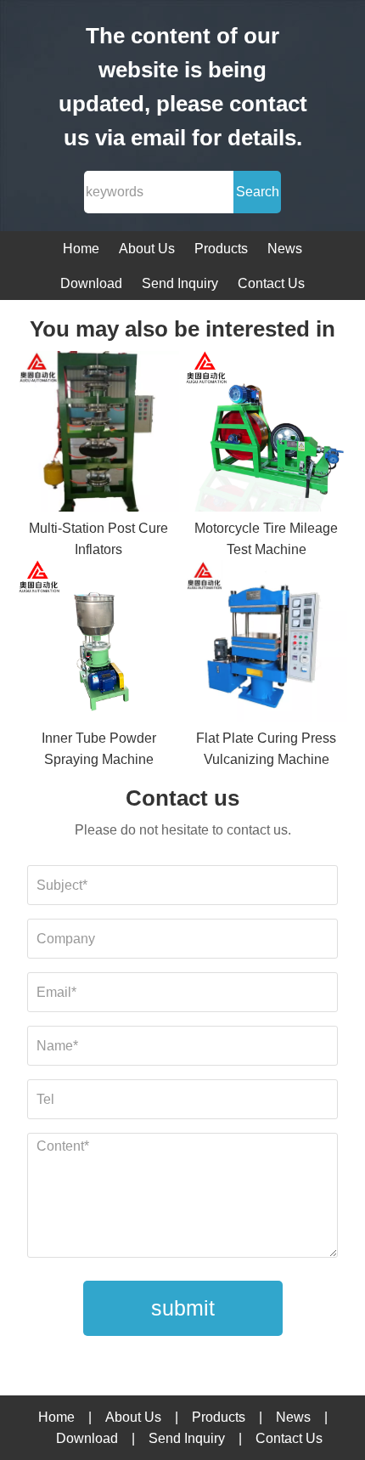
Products (221, 248)
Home (81, 248)
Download (91, 283)
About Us (147, 248)
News (284, 248)
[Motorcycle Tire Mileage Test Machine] (266, 434)
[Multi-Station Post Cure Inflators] (99, 434)
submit (183, 1308)
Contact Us (271, 283)
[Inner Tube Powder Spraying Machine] (99, 643)
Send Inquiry (180, 283)
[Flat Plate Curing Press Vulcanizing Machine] (266, 643)
